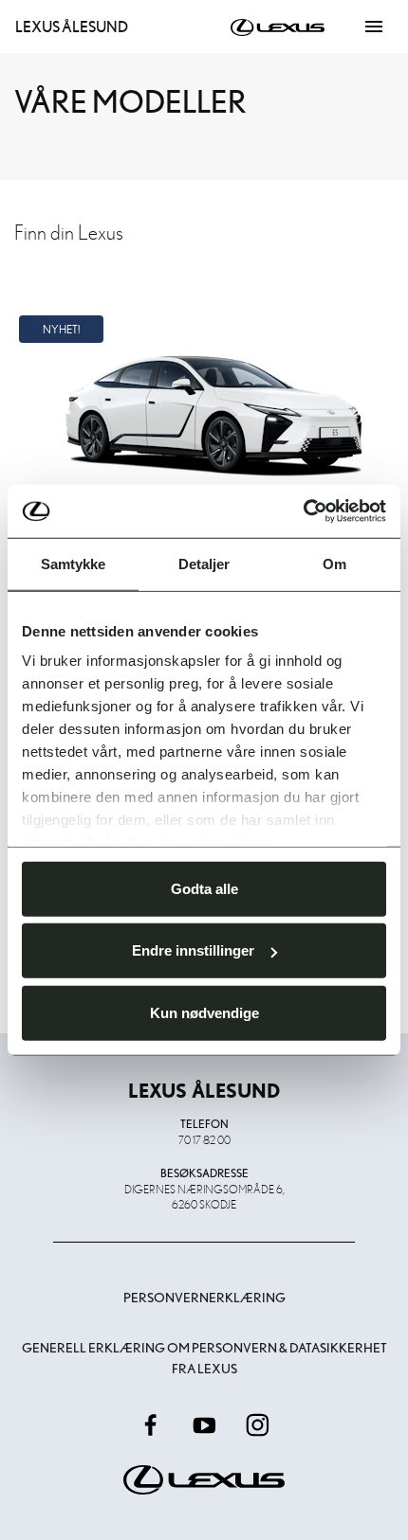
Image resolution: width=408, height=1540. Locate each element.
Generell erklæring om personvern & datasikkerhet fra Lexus (204, 1358)
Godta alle (204, 888)
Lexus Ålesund (71, 26)
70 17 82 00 (204, 1139)
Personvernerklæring (204, 1297)
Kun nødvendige (204, 1012)
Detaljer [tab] (204, 563)
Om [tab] (334, 563)
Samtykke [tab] (73, 563)
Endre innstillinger (193, 950)
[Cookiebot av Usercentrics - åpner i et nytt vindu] (303, 511)
